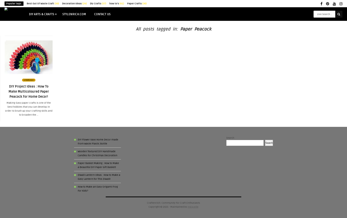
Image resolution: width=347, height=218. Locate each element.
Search (230, 137)
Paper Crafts (137, 3)
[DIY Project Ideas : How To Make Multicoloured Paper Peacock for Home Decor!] (29, 73)
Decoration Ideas (74, 3)
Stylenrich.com (74, 14)
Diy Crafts (98, 3)
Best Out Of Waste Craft (43, 3)
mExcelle (193, 206)
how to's (116, 3)
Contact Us (102, 14)
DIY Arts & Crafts (41, 14)
